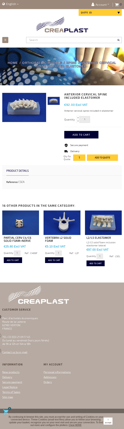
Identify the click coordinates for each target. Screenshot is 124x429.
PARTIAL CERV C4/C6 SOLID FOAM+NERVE (17, 239)
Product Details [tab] (17, 170)
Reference (12, 182)
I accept (108, 421)
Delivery (7, 377)
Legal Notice (10, 387)
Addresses (50, 377)
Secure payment (12, 382)
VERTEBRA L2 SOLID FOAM (58, 239)
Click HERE (75, 425)
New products (11, 372)
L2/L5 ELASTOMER (98, 237)
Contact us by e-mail (14, 352)
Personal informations (57, 372)
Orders (48, 382)
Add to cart (81, 134)
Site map (7, 397)
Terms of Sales (11, 392)
